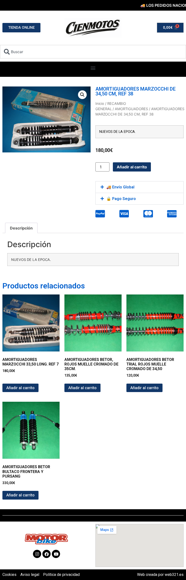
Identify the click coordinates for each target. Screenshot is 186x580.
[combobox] (93, 51)
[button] (93, 68)
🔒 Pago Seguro (121, 198)
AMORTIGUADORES (131, 109)
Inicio (99, 103)
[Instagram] (37, 554)
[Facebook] (46, 554)
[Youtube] (56, 554)
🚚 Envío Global (120, 187)
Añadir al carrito (132, 167)
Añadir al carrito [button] (20, 388)
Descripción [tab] (21, 228)
